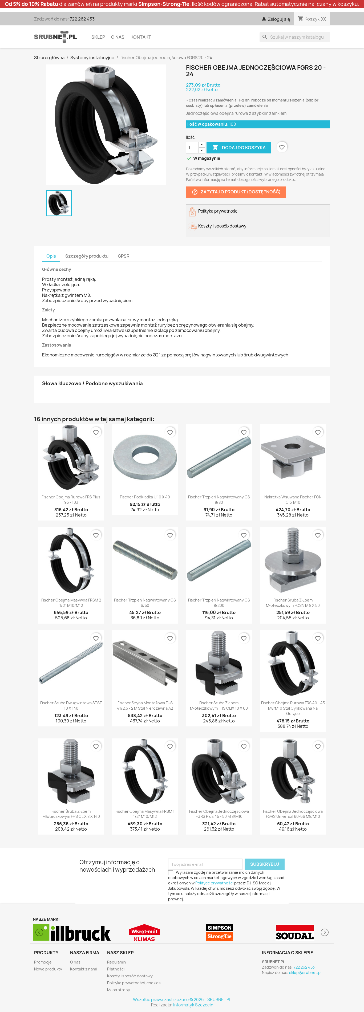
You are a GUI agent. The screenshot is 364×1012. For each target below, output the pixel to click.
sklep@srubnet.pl (305, 972)
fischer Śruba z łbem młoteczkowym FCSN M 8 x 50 (293, 603)
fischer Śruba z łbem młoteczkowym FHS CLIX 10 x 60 (219, 705)
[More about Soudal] (219, 932)
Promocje (43, 962)
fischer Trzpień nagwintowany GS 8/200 (219, 603)
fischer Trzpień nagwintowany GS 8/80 (219, 499)
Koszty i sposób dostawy (130, 975)
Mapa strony (118, 989)
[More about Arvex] (295, 932)
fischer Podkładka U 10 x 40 (145, 496)
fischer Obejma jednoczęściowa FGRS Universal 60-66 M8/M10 (293, 814)
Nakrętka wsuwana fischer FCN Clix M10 (293, 499)
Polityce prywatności (214, 882)
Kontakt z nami (83, 969)
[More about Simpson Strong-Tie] (144, 932)
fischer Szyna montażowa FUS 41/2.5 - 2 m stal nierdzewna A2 (145, 705)
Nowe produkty (48, 969)
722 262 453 (82, 19)
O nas (117, 37)
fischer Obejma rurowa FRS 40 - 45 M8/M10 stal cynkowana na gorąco (293, 708)
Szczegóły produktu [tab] (86, 256)
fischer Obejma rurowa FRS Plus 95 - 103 (71, 499)
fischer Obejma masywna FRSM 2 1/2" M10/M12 (71, 603)
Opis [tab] (51, 256)
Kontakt (141, 37)
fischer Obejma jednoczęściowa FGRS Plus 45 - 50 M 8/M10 (219, 814)
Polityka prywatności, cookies (134, 982)
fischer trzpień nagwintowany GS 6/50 (145, 603)
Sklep (98, 37)
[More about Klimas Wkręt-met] (69, 932)
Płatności (115, 969)
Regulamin (116, 962)
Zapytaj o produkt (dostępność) (236, 192)
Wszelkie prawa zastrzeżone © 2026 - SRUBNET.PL (182, 999)
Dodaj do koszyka (239, 147)
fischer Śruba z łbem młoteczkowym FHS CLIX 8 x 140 (71, 814)
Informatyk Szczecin (193, 1005)
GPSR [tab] (124, 256)
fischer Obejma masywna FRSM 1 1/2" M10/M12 (145, 814)
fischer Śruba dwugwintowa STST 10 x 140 (71, 705)
